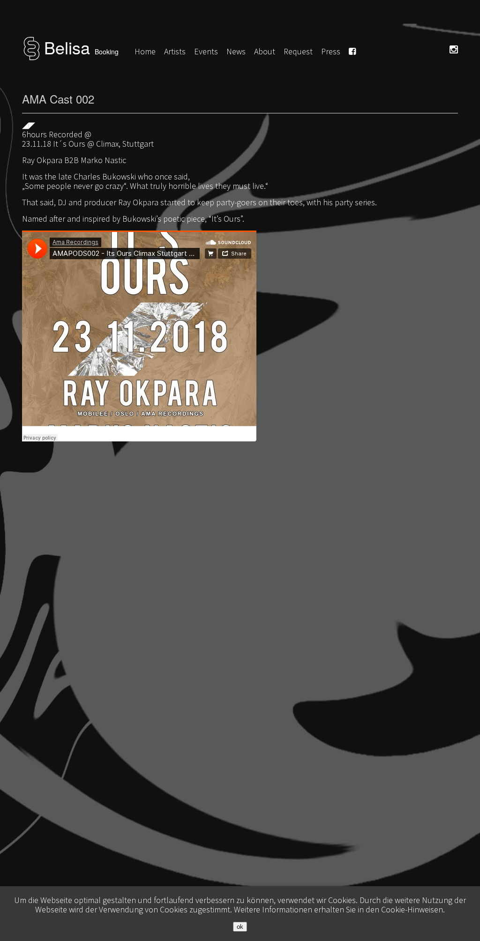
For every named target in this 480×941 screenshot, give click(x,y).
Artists (175, 51)
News (236, 51)
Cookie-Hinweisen (412, 909)
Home (145, 51)
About (264, 51)
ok (240, 926)
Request (298, 51)
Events (206, 51)
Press (330, 51)
